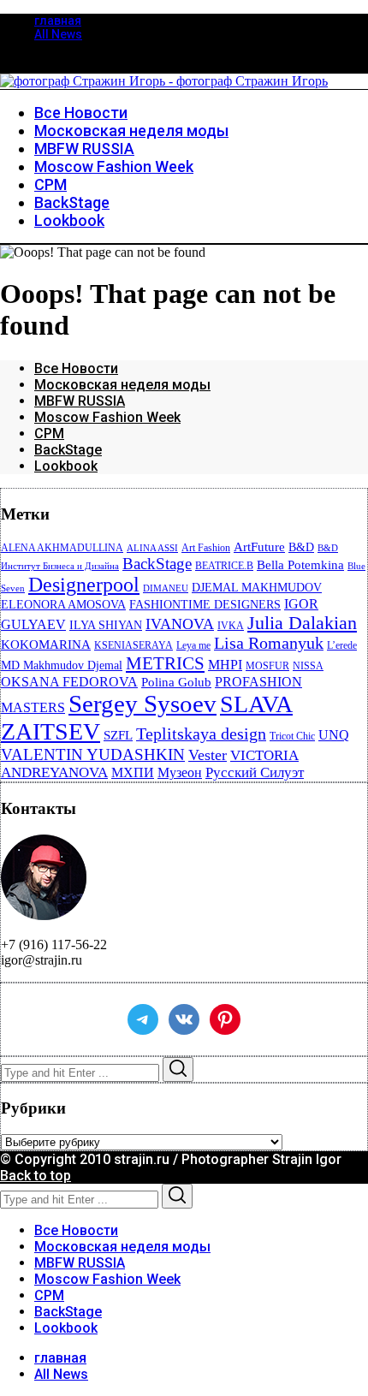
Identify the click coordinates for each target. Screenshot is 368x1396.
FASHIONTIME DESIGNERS (205, 604)
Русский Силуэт (254, 772)
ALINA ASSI (152, 548)
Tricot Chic (292, 736)
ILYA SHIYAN (105, 625)
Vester (207, 754)
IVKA (230, 626)
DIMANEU (165, 588)
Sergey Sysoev (142, 703)
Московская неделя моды (122, 385)
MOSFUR (267, 666)
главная (57, 20)
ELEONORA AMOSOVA (63, 604)
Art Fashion (205, 548)
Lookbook (66, 466)
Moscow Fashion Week (107, 417)
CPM (49, 433)
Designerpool (83, 584)
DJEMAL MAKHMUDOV (257, 587)
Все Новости (76, 368)
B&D (301, 547)
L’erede (342, 645)
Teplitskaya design (201, 734)
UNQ (333, 735)
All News (58, 34)
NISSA (308, 666)
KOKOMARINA (46, 644)
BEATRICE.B (224, 566)
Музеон (179, 772)
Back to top (35, 1175)
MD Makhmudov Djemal (61, 665)
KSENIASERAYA (133, 645)
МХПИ (132, 772)
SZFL (118, 735)
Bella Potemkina (300, 565)
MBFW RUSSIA (79, 401)
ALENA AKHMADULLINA (62, 548)
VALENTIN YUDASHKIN (93, 754)
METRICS (165, 663)
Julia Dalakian (302, 622)
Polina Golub (176, 682)
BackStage (68, 450)
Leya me (193, 645)
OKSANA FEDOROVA (69, 681)
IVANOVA (179, 624)
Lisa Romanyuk (268, 643)
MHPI (225, 664)
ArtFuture (259, 547)
